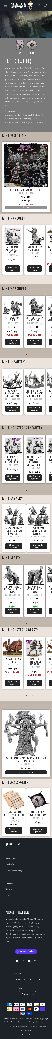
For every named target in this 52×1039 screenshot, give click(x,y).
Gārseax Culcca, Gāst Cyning (34, 248)
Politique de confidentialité (18, 1026)
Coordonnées (27, 1031)
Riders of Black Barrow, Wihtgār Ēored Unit (13, 531)
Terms (8, 902)
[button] (5, 5)
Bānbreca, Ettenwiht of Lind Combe (34, 661)
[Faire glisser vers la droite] (32, 281)
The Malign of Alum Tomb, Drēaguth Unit (12, 459)
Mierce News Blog (14, 870)
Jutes (23, 197)
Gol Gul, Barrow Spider (12, 660)
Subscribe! (10, 852)
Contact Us (10, 858)
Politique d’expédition (18, 1022)
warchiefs (28, 115)
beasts (34, 118)
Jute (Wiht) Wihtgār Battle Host (26, 190)
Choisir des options (12, 341)
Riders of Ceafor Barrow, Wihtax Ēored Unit (38, 531)
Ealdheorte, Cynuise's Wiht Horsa (34, 589)
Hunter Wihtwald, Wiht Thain (34, 318)
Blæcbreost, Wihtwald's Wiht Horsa (12, 589)
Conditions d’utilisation (38, 1026)
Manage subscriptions (26, 1034)
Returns (9, 889)
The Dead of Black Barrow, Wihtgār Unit (12, 393)
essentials (9, 115)
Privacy (9, 895)
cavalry (26, 118)
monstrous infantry (13, 118)
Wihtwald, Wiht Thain (12, 318)
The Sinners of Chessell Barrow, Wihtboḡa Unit (34, 393)
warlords (19, 115)
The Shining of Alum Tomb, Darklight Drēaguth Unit (34, 460)
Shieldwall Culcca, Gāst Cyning (12, 250)
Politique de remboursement (38, 1022)
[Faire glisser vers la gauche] (20, 281)
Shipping (9, 883)
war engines (27, 122)
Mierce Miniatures (16, 1019)
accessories (39, 122)
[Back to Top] (46, 1033)
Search (8, 877)
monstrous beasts (12, 122)
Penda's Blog (11, 864)
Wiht (29, 197)
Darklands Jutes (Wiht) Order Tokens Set (14, 815)
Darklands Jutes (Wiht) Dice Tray (38, 813)
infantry (38, 115)
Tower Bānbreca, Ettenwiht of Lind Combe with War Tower (26, 759)
